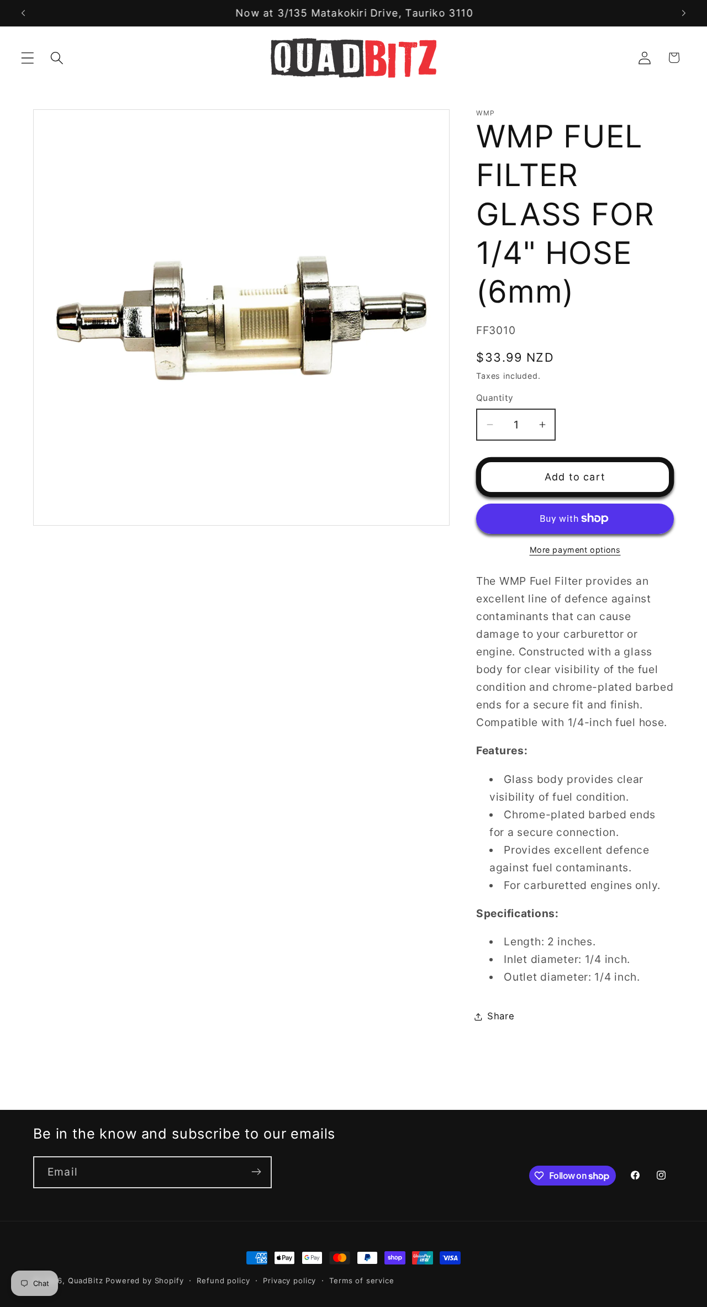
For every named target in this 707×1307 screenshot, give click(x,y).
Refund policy (223, 1280)
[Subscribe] (256, 1172)
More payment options (575, 549)
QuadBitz (85, 1280)
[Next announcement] (684, 13)
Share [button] (501, 1016)
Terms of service (361, 1280)
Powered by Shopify (144, 1280)
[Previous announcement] (23, 13)
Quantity (495, 398)
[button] (28, 57)
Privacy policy (289, 1280)
